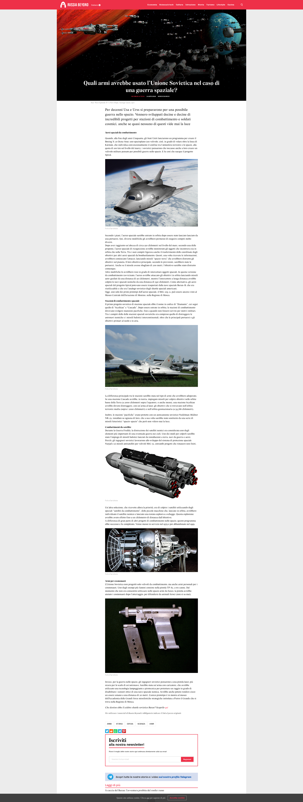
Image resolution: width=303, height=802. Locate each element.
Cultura (179, 5)
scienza (141, 724)
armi (109, 724)
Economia (152, 5)
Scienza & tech (166, 5)
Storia (201, 5)
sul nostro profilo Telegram (175, 776)
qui (166, 707)
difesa (130, 724)
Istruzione (190, 5)
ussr (151, 724)
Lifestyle (221, 5)
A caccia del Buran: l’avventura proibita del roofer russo (134, 790)
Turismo (210, 5)
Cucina (230, 5)
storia (119, 724)
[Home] (63, 5)
